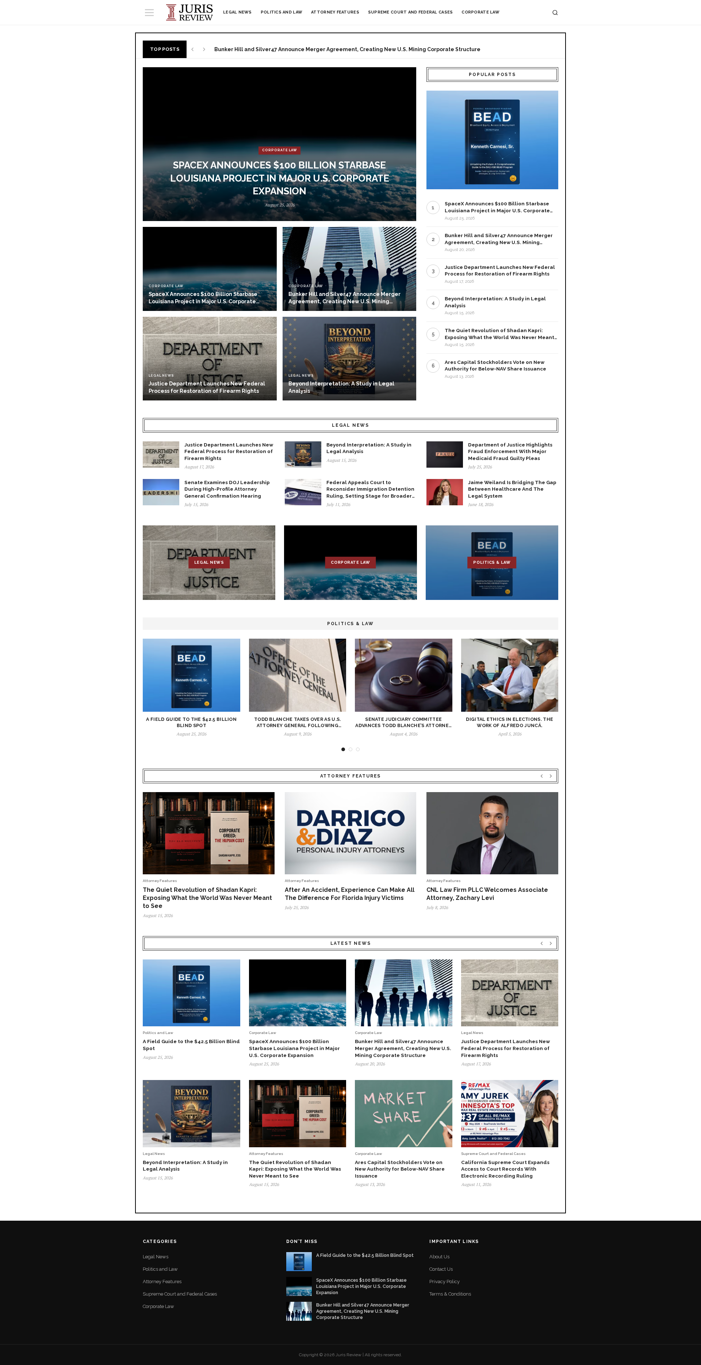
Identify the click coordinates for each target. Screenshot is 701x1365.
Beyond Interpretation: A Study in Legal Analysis (495, 302)
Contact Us (441, 1269)
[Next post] (204, 49)
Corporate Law (480, 12)
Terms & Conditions (450, 1294)
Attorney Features (335, 12)
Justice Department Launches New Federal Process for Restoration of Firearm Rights (326, 49)
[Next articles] (551, 776)
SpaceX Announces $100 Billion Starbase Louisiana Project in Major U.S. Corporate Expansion (497, 207)
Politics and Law (281, 12)
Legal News (237, 12)
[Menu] (149, 12)
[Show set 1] (343, 749)
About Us (439, 1256)
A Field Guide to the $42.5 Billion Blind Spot (365, 1255)
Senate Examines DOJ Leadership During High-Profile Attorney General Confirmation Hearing (227, 489)
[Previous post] (192, 49)
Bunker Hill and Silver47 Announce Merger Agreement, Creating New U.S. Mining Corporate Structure (499, 239)
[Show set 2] (350, 749)
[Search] (555, 12)
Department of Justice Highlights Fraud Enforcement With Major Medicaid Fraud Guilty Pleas (510, 451)
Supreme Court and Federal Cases (410, 12)
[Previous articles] (541, 776)
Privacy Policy (444, 1281)
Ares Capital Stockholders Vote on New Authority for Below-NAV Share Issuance (495, 365)
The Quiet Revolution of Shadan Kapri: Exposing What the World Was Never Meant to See (499, 334)
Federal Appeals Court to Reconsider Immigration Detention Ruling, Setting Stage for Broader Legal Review (370, 489)
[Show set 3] (358, 749)
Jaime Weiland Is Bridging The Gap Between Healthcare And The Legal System (512, 489)
